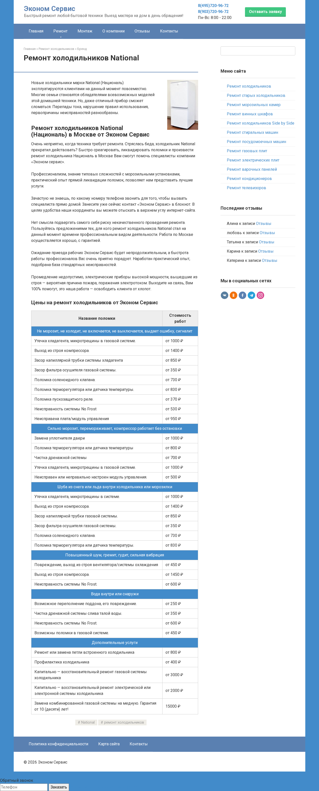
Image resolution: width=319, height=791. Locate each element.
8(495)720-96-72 (213, 5)
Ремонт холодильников (249, 86)
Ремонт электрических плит (253, 160)
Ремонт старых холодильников (256, 95)
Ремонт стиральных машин (252, 132)
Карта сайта (109, 744)
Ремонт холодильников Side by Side (260, 123)
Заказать (59, 787)
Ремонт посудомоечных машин (256, 141)
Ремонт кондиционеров (249, 178)
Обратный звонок (20, 774)
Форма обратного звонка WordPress (104, 787)
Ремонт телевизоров (246, 187)
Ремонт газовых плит (247, 151)
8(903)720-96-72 (213, 11)
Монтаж (85, 31)
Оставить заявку (265, 11)
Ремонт (60, 31)
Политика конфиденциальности (58, 744)
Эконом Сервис (49, 8)
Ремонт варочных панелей (252, 169)
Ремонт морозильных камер (254, 104)
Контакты (169, 31)
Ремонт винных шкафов (250, 114)
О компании (113, 31)
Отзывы (142, 31)
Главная (36, 31)
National (88, 722)
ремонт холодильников (124, 722)
